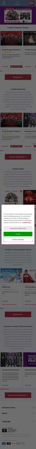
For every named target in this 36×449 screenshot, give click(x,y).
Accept (18, 234)
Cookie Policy (26, 222)
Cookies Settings (18, 239)
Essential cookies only (18, 228)
